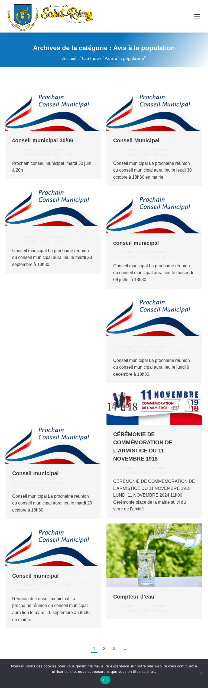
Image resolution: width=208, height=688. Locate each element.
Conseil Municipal (136, 140)
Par (30, 155)
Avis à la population (27, 149)
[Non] (201, 673)
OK (105, 680)
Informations (55, 149)
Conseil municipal (35, 473)
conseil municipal (136, 243)
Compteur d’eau (133, 597)
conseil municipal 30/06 (42, 140)
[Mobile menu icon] (197, 16)
